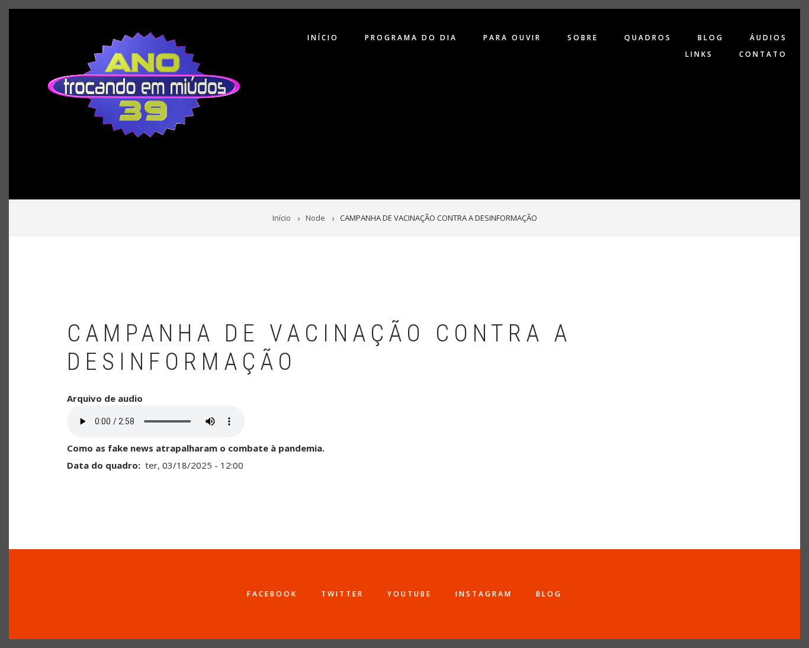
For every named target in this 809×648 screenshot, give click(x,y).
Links (699, 54)
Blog (711, 38)
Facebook (272, 594)
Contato (763, 54)
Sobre (582, 38)
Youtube (409, 594)
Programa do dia (411, 38)
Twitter (342, 594)
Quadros (648, 38)
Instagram (483, 594)
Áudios (768, 38)
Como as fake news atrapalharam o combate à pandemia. (196, 448)
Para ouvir (512, 38)
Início (323, 38)
